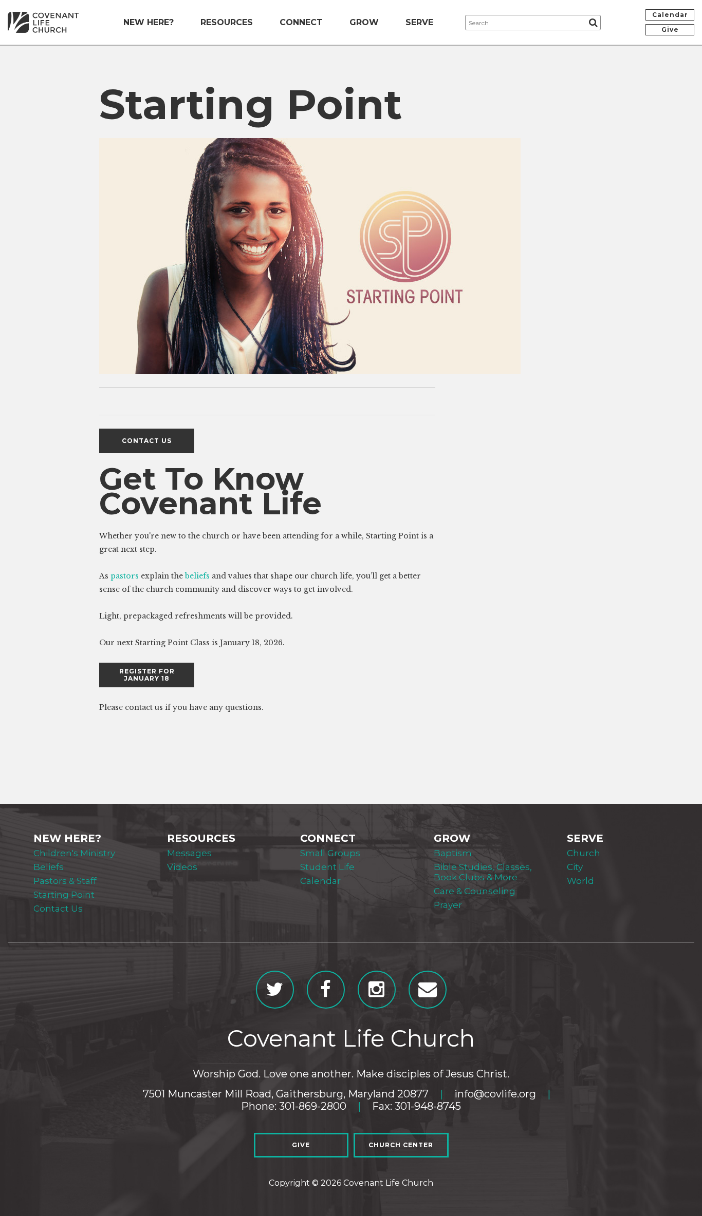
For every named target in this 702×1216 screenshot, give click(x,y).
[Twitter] (275, 990)
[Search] (593, 22)
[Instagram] (377, 990)
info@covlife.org (495, 1094)
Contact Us (58, 908)
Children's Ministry (74, 853)
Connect (301, 22)
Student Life (327, 867)
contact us (147, 441)
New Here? (148, 22)
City (575, 867)
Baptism (453, 853)
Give (670, 29)
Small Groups (330, 853)
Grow (364, 22)
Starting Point (64, 895)
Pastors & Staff (65, 881)
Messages (189, 853)
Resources (226, 22)
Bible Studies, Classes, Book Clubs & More (483, 872)
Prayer (448, 905)
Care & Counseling (474, 891)
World (580, 881)
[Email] (428, 990)
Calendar (670, 14)
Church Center (400, 1145)
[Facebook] (326, 990)
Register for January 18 (147, 674)
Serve (419, 22)
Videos (182, 867)
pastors (124, 576)
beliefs (197, 576)
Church (583, 853)
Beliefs (48, 867)
